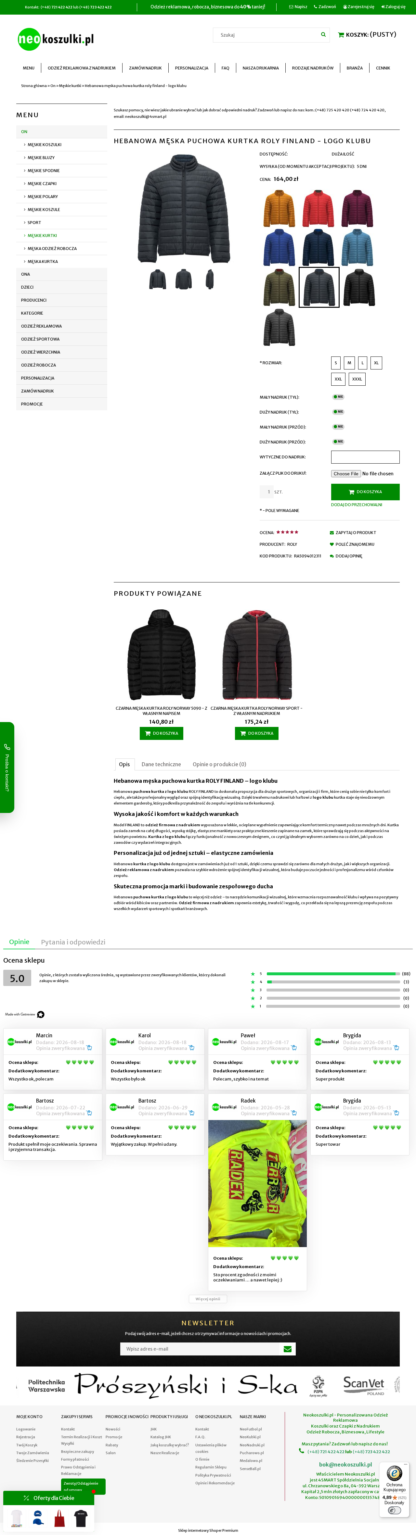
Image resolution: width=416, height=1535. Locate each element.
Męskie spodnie (44, 170)
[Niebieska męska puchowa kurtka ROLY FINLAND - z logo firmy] (279, 247)
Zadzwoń (327, 6)
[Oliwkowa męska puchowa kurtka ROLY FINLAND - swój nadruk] (279, 287)
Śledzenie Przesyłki (32, 1460)
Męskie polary (43, 196)
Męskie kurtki (42, 235)
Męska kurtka (43, 261)
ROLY (292, 544)
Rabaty (112, 1445)
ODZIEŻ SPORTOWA (40, 339)
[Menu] (406, 1466)
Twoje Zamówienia (32, 1453)
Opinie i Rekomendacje (215, 1483)
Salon (111, 1453)
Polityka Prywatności (213, 1475)
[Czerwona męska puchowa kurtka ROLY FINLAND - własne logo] (318, 208)
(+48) (313, 1451)
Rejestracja (25, 1437)
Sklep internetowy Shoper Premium (208, 1530)
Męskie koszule (44, 209)
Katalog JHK (160, 1437)
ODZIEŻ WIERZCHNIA (40, 352)
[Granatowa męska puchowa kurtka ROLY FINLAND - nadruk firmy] (318, 247)
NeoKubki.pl (250, 1437)
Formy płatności (75, 1459)
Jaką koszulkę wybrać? (169, 1445)
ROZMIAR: (271, 362)
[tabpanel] (257, 845)
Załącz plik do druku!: (283, 473)
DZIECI (27, 287)
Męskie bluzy (41, 157)
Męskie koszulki (44, 144)
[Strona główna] (57, 38)
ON (24, 131)
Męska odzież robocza (52, 248)
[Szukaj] (323, 34)
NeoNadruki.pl (252, 1445)
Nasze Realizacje (164, 1453)
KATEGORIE (32, 313)
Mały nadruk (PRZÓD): (283, 427)
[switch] (394, 1510)
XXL (338, 379)
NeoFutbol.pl (251, 1429)
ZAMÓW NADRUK (37, 391)
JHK (153, 1429)
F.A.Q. (200, 1437)
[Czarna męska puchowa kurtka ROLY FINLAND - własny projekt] (359, 287)
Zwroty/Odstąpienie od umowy (81, 1486)
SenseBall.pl (250, 1468)
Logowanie (25, 1429)
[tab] (125, 764)
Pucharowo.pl (252, 1453)
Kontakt (68, 1429)
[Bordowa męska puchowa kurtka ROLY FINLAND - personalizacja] (357, 208)
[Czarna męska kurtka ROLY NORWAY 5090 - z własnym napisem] (161, 655)
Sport (34, 222)
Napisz (301, 6)
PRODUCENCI (33, 300)
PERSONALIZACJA (37, 378)
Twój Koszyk (26, 1445)
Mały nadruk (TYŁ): (279, 397)
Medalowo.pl (251, 1460)
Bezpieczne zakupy (77, 1451)
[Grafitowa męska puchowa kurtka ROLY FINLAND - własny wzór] (279, 327)
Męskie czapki (42, 183)
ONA (25, 274)
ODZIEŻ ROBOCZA (38, 365)
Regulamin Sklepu (211, 1467)
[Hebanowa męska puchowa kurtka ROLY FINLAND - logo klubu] (319, 287)
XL (376, 362)
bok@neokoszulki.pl (345, 1464)
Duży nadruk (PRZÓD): (283, 442)
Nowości (113, 1429)
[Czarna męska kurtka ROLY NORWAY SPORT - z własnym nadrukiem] (256, 655)
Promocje (32, 404)
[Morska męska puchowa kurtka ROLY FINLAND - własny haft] (357, 247)
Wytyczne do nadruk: (283, 457)
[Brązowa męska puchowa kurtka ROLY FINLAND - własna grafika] (279, 208)
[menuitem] (28, 68)
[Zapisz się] (288, 1348)
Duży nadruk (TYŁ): (279, 412)
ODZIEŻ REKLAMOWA (41, 326)
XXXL (357, 379)
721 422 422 (331, 1451)
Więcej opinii (208, 1299)
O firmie (202, 1459)
